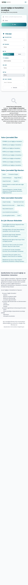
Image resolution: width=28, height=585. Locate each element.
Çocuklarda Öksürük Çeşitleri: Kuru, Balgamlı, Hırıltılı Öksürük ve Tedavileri (12, 255)
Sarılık (4, 174)
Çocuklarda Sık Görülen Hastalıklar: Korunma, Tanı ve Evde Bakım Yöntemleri (13, 250)
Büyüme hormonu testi (8, 205)
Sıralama (6, 58)
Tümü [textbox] (5, 40)
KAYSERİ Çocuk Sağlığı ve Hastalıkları (12, 165)
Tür (5, 51)
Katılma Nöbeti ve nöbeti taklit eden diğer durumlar (13, 185)
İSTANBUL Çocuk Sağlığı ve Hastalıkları (12, 141)
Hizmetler (6, 44)
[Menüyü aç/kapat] (25, 2)
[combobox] (14, 40)
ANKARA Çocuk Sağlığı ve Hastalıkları (12, 145)
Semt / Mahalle (7, 79)
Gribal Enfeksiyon (7, 177)
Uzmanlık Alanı (8, 37)
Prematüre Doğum (13, 174)
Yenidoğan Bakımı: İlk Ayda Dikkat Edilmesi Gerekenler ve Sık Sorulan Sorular (13, 230)
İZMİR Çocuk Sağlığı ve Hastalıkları (11, 148)
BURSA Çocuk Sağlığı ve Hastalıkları (12, 151)
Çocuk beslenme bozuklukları (10, 212)
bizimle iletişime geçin (12, 121)
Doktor (8, 54)
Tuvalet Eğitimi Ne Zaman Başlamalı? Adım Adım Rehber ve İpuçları (13, 225)
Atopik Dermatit (7, 181)
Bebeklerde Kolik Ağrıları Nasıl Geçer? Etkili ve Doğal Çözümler (13, 240)
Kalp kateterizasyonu (8, 208)
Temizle (15, 87)
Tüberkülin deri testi (18, 202)
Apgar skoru (20, 205)
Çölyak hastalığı (7, 202)
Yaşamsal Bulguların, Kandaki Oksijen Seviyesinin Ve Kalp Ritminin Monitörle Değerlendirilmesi (12, 191)
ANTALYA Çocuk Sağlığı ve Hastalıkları (12, 155)
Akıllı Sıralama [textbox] (7, 61)
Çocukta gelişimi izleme (9, 215)
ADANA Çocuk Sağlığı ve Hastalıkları (12, 162)
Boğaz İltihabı (17, 177)
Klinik (19, 54)
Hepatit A (16, 181)
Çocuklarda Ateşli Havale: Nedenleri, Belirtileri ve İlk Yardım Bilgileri (12, 235)
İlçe (5, 72)
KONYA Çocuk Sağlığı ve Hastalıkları (12, 158)
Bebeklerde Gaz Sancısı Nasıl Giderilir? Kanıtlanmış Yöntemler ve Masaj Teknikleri (13, 260)
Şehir (5, 65)
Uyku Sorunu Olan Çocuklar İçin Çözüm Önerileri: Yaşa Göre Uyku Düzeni (13, 245)
